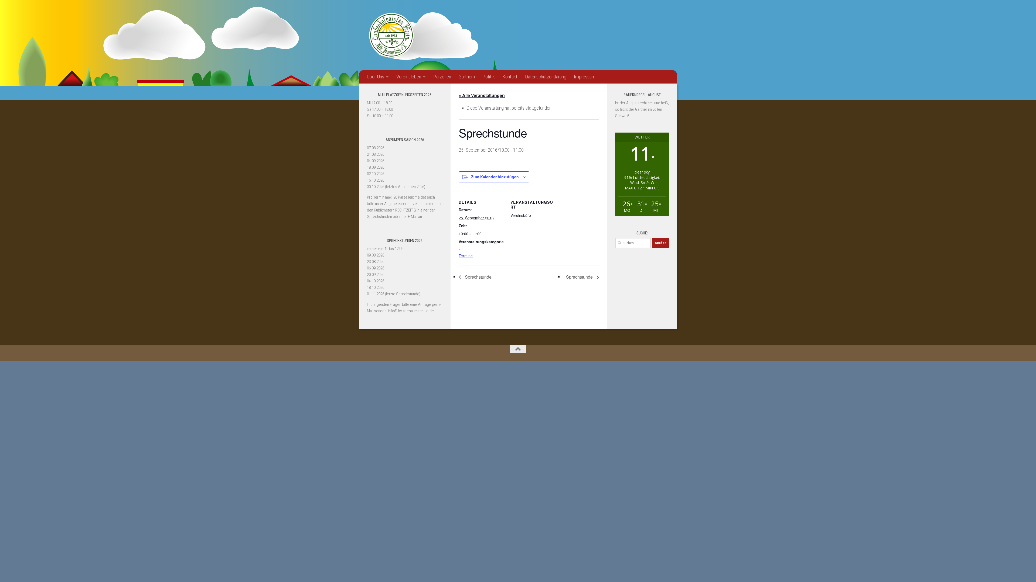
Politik (488, 77)
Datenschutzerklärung (545, 77)
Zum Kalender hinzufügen (495, 176)
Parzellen (442, 77)
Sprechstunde (478, 277)
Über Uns (375, 77)
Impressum (584, 77)
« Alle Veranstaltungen (482, 95)
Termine (466, 255)
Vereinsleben (408, 77)
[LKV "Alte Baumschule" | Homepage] (391, 35)
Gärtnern (467, 77)
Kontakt (509, 77)
